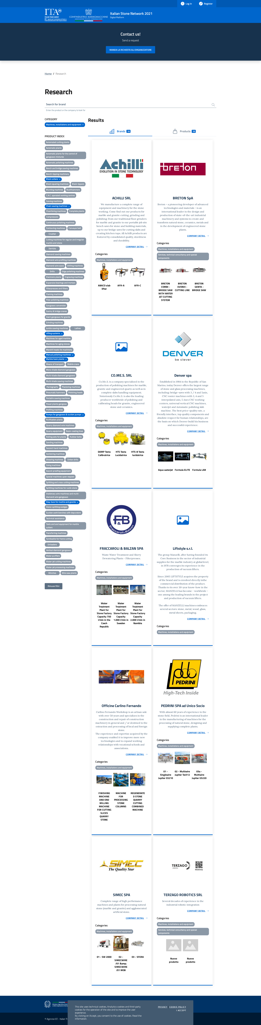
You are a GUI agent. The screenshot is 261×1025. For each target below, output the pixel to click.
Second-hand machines (57, 448)
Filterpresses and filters (57, 288)
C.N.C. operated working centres (60, 195)
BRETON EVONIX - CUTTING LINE (182, 287)
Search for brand (56, 104)
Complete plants (76, 211)
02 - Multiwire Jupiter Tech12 (182, 773)
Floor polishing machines (57, 299)
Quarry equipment (54, 431)
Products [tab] (187, 131)
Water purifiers (53, 555)
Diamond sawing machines (58, 254)
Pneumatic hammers (55, 392)
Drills (52, 271)
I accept (181, 1010)
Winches (52, 572)
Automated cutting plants (57, 142)
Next (149, 276)
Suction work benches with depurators (63, 512)
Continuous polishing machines (60, 222)
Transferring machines (56, 533)
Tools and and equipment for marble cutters (62, 525)
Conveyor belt (75, 228)
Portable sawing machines (58, 398)
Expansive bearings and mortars (60, 282)
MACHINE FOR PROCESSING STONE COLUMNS (121, 799)
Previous (93, 276)
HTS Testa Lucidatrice (121, 453)
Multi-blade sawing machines (59, 381)
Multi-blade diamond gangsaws (60, 375)
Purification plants (54, 419)
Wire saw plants (69, 572)
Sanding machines (54, 442)
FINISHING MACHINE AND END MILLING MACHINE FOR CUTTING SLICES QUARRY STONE (104, 806)
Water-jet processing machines (60, 567)
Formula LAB (199, 470)
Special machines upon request (60, 476)
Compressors (52, 216)
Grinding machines (54, 322)
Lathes (78, 328)
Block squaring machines (57, 183)
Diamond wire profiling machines (61, 259)
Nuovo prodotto (174, 960)
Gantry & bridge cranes (56, 311)
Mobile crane (73, 364)
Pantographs (52, 386)
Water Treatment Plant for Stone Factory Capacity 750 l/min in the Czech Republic (104, 614)
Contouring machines (55, 228)
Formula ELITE (182, 470)
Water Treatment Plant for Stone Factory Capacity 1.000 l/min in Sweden (121, 613)
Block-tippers (78, 183)
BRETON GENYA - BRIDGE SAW (199, 287)
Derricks (52, 248)
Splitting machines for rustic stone (61, 487)
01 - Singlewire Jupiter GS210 (165, 775)
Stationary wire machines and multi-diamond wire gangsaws (62, 495)
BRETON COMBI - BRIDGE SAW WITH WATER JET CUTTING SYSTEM (165, 292)
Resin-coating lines (74, 431)
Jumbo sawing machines (57, 328)
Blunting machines (54, 189)
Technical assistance (55, 518)
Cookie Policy (177, 1007)
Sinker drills (72, 459)
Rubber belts (76, 436)
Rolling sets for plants (56, 436)
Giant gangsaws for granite (58, 316)
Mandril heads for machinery (59, 349)
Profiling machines (54, 409)
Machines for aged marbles (58, 338)
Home (48, 74)
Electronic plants (53, 276)
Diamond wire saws (55, 265)
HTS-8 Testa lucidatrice (137, 453)
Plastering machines (71, 386)
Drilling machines (75, 265)
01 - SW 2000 (104, 957)
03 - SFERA (138, 957)
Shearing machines (54, 459)
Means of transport (55, 364)
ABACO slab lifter (104, 287)
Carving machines (54, 201)
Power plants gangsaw (56, 403)
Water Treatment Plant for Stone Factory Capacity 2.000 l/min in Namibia (137, 613)
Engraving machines (74, 276)
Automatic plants (54, 147)
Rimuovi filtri (53, 586)
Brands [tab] (123, 131)
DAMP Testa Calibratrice (104, 453)
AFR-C (137, 285)
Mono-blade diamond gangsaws (60, 369)
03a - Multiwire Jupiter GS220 (199, 775)
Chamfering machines (56, 211)
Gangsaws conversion (56, 305)
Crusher (52, 233)
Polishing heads (75, 392)
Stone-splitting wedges (56, 506)
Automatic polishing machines (59, 162)
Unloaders (52, 544)
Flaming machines (54, 294)
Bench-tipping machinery (57, 174)
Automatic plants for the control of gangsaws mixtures (61, 155)
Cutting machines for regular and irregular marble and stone (65, 241)
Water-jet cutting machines (58, 561)
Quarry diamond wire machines (60, 425)
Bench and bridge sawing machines (62, 168)
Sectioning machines (55, 453)
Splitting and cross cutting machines (62, 482)
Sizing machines (53, 465)
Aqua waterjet (165, 470)
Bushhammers (73, 189)
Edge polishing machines (73, 271)
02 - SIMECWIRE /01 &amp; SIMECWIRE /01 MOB (120, 963)
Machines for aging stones (58, 343)
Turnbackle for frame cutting (59, 538)
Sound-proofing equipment (58, 470)
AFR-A (121, 285)
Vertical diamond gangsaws (58, 550)
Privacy (163, 1007)
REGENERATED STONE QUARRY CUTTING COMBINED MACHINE (138, 801)
